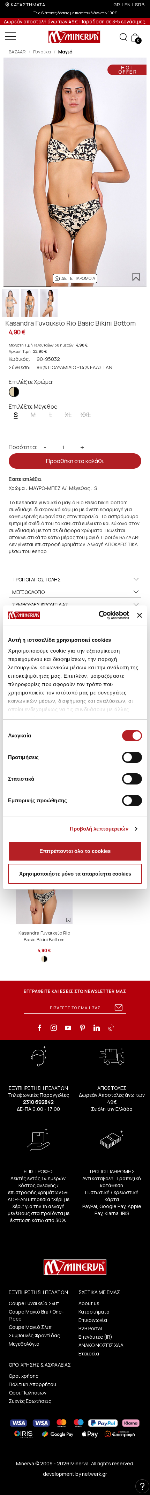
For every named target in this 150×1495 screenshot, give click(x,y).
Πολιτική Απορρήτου (32, 1384)
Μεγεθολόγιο (24, 1343)
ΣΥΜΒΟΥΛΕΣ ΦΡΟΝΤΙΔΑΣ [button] (40, 604)
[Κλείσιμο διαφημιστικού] (139, 615)
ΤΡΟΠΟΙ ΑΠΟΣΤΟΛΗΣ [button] (36, 579)
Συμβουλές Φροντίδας (34, 1335)
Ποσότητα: (23, 447)
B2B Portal (90, 1328)
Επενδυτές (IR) (95, 1336)
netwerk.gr (94, 1474)
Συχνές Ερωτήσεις (30, 1401)
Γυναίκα (42, 52)
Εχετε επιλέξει (25, 479)
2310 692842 (38, 1102)
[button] (75, 278)
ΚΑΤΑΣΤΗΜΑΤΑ (28, 4)
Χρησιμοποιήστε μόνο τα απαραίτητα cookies (75, 874)
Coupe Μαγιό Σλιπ (30, 1327)
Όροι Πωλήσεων (27, 1392)
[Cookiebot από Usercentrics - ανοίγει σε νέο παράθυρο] (98, 615)
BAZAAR (17, 52)
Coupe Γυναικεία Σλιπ (34, 1303)
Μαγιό (65, 52)
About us (88, 1303)
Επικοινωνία (92, 1320)
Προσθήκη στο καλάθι (75, 461)
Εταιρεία (88, 1353)
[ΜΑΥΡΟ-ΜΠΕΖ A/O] (14, 392)
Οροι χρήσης (23, 1376)
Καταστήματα (94, 1311)
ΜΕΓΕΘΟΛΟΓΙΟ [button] (28, 592)
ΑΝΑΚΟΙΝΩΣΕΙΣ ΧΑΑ (100, 1345)
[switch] (132, 757)
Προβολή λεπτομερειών (99, 829)
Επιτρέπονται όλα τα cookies (75, 851)
